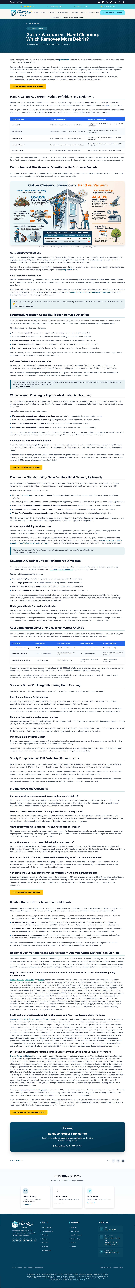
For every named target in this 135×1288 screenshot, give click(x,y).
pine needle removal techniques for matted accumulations (88, 292)
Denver (13, 1056)
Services (51, 13)
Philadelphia (29, 980)
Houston (35, 1019)
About (43, 13)
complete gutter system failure (61, 569)
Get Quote (26, 1204)
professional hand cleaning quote (33, 1090)
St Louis (46, 1019)
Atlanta (13, 1019)
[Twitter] (107, 2)
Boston (13, 980)
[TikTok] (123, 2)
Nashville (28, 1019)
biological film (66, 270)
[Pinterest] (119, 2)
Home (36, 13)
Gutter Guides (94, 13)
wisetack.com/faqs (79, 1279)
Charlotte (20, 1019)
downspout (110, 105)
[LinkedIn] (103, 2)
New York (20, 980)
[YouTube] (115, 2)
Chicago (41, 980)
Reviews (83, 13)
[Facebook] (99, 2)
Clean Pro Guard (63, 13)
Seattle (19, 1056)
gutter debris (64, 60)
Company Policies (105, 1267)
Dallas (28, 1056)
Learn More (58, 1203)
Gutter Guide (59, 17)
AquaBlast (26, 495)
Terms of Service (118, 1267)
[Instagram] (111, 2)
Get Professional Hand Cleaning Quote (26, 892)
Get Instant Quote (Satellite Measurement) (28, 86)
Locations (74, 13)
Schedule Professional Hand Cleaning (26, 467)
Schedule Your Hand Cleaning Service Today (29, 1112)
